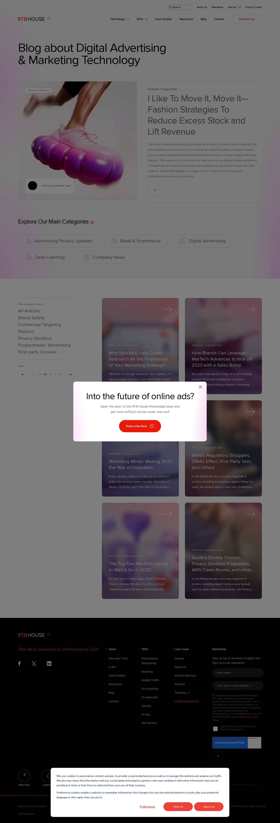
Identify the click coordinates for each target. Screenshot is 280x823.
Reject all (208, 806)
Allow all (178, 806)
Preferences (147, 806)
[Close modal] (200, 387)
